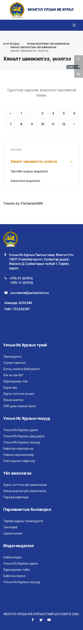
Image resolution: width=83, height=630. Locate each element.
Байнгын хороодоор (18, 448)
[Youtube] (49, 619)
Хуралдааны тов (15, 381)
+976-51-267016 (21, 278)
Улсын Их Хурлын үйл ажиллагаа (48, 44)
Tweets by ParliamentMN (23, 203)
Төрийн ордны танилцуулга (23, 521)
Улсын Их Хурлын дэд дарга (23, 436)
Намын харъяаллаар (18, 454)
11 (53, 124)
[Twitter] (40, 619)
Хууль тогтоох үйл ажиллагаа (24, 485)
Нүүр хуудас (11, 44)
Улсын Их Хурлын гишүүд (21, 442)
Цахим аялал (13, 533)
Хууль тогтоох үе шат (18, 393)
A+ (79, 74)
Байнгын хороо (14, 576)
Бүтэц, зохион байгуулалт (21, 369)
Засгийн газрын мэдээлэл (29, 171)
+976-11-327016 (21, 282)
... (32, 113)
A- (78, 59)
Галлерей (10, 527)
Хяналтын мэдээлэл (25, 181)
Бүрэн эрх (10, 387)
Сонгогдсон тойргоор (19, 461)
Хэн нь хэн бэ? (13, 375)
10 (42, 124)
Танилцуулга (12, 356)
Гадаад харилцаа (16, 497)
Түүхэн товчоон (14, 363)
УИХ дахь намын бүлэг (19, 406)
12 (63, 124)
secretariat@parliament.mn (29, 293)
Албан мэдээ (12, 557)
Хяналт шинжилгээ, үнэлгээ (34, 161)
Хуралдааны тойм (16, 569)
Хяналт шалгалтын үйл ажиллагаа (33, 47)
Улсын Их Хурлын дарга (20, 430)
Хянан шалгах (13, 400)
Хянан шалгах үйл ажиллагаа (24, 491)
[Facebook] (32, 619)
